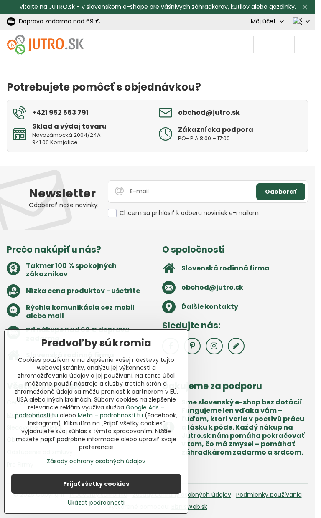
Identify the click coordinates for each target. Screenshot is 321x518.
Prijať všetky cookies (96, 484)
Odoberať (280, 191)
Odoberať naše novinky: (64, 205)
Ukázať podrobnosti (96, 503)
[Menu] (305, 44)
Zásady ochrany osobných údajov (96, 461)
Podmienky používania (269, 494)
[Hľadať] (264, 44)
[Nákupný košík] (284, 44)
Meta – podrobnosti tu (110, 415)
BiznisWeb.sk (189, 507)
